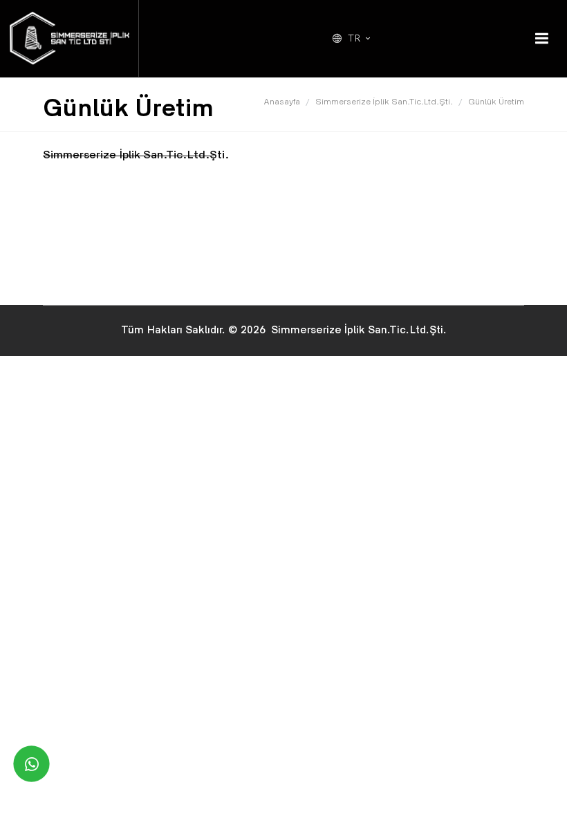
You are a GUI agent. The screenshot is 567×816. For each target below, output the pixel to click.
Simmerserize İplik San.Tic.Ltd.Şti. (384, 102)
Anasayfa (281, 102)
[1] (541, 39)
